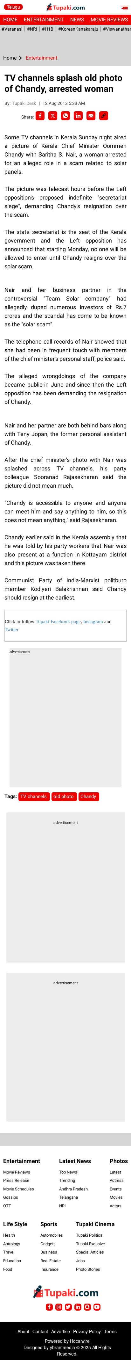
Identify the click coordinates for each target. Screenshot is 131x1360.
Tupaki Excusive (90, 1243)
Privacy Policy (87, 1331)
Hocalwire (80, 1341)
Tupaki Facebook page (58, 621)
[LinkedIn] (78, 115)
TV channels (34, 796)
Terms (110, 1331)
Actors (115, 1206)
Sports (48, 1224)
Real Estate (50, 1260)
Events (116, 1189)
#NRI (32, 29)
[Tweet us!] (58, 1307)
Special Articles (90, 1252)
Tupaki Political (89, 1235)
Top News (68, 1172)
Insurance (49, 1269)
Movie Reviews (16, 1172)
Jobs (80, 1260)
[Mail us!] (96, 1307)
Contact (40, 1331)
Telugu (13, 7)
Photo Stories (88, 1269)
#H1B (47, 29)
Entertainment (44, 20)
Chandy (88, 796)
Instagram (93, 621)
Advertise (60, 1331)
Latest (115, 1172)
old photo (64, 796)
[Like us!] (49, 1307)
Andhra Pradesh (73, 1189)
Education (12, 1260)
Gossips (10, 1197)
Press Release (16, 1180)
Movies (116, 1197)
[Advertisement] (65, 721)
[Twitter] (53, 115)
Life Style (15, 1224)
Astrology (11, 1243)
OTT (7, 1206)
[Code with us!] (87, 1307)
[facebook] (40, 115)
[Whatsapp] (65, 115)
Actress (117, 1180)
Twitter (11, 629)
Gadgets (48, 1243)
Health (9, 1235)
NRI (62, 1206)
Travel (8, 1252)
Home (10, 20)
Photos (119, 1161)
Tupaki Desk (24, 103)
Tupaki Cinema (95, 1224)
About (23, 1331)
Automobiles (51, 1235)
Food (7, 1269)
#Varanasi (12, 29)
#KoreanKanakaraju (78, 29)
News (77, 20)
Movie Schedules (18, 1189)
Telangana (68, 1197)
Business (48, 1252)
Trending (67, 1180)
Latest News (75, 1161)
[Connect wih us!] (77, 1307)
